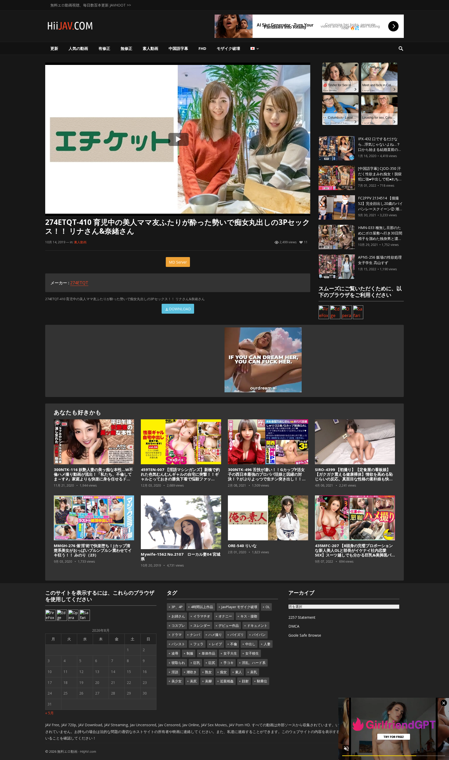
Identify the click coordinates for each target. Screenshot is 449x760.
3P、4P (177, 606)
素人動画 (150, 48)
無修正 (126, 48)
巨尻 (211, 662)
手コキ (228, 662)
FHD (202, 48)
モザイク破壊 (228, 48)
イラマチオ (201, 616)
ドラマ (176, 634)
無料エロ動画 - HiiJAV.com (76, 751)
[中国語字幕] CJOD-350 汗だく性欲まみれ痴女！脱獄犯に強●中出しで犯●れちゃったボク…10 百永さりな (380, 176)
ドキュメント (257, 625)
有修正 (104, 48)
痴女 (223, 672)
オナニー (225, 616)
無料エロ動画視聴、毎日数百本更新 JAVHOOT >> (90, 5)
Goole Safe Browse (304, 635)
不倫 (233, 644)
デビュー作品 (229, 625)
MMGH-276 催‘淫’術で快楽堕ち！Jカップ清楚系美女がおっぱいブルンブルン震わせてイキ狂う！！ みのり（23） (93, 550)
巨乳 (196, 662)
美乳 (253, 672)
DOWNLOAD (180, 308)
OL (268, 606)
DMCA (293, 626)
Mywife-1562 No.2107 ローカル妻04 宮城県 (180, 556)
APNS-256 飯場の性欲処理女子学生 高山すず (380, 260)
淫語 (174, 672)
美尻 (193, 681)
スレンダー (201, 625)
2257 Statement (301, 617)
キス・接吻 (248, 616)
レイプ (217, 644)
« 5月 (49, 712)
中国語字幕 (178, 48)
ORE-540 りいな (242, 545)
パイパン (259, 634)
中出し (250, 644)
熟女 (208, 672)
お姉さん (178, 616)
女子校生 (252, 653)
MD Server (178, 262)
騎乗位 (262, 681)
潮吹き (192, 672)
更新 (54, 48)
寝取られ (178, 662)
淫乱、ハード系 (254, 662)
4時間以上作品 (202, 606)
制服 (190, 653)
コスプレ (178, 625)
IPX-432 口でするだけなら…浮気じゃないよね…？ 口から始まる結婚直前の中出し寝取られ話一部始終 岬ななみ (380, 149)
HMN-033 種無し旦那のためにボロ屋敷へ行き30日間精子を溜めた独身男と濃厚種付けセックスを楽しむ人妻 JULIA (380, 238)
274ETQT (79, 283)
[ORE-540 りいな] (268, 518)
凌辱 (174, 653)
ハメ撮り (215, 634)
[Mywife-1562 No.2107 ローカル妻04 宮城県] (181, 522)
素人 (238, 672)
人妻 (267, 644)
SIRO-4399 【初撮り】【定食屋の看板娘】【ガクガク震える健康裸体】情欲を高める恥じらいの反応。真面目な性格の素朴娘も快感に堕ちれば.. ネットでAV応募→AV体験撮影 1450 (354, 479)
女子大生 (230, 653)
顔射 (245, 681)
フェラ (198, 644)
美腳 (208, 681)
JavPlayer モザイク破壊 (239, 606)
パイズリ (237, 634)
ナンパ (195, 634)
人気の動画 (78, 48)
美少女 (176, 681)
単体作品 (208, 653)
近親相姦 (227, 681)
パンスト (178, 644)
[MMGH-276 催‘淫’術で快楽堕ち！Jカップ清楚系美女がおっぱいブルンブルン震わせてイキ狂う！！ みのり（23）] (94, 518)
